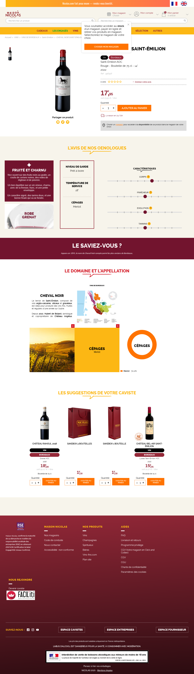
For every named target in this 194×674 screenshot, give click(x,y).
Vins (85, 535)
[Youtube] (37, 629)
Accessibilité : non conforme (59, 550)
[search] (50, 20)
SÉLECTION (141, 30)
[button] (92, 20)
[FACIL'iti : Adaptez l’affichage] (21, 595)
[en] (184, 4)
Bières (86, 550)
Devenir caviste (16, 588)
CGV (123, 557)
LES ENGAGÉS (60, 30)
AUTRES (157, 30)
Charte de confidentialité (133, 567)
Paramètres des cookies (133, 572)
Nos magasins (51, 535)
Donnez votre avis (143, 82)
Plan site (87, 559)
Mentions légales (104, 670)
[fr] (175, 4)
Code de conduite (53, 540)
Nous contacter (52, 545)
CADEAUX (42, 30)
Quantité (105, 103)
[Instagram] (33, 629)
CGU (123, 562)
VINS (75, 30)
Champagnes (90, 540)
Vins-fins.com (90, 554)
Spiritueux (88, 545)
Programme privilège (132, 545)
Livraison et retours (131, 540)
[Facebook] (28, 629)
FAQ (123, 535)
